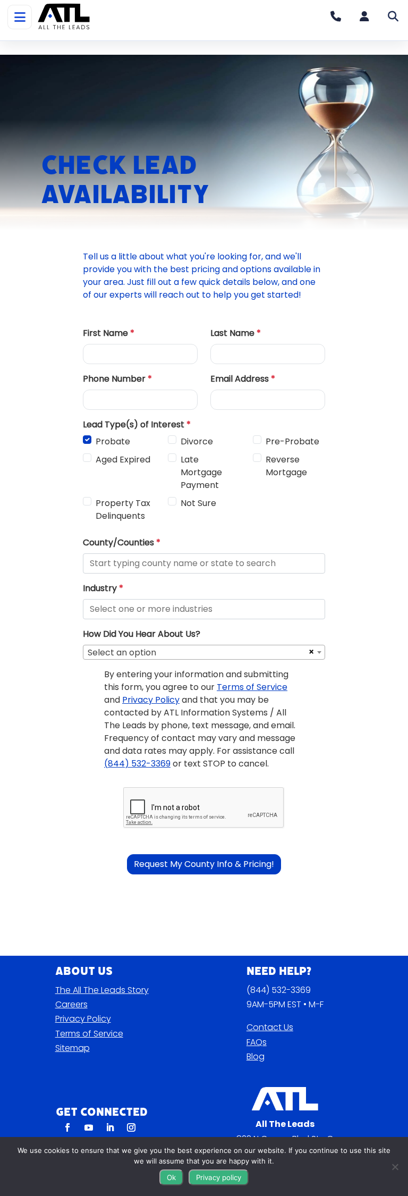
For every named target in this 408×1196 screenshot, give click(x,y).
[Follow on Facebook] (67, 1127)
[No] (394, 1166)
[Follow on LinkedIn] (109, 1127)
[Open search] (393, 16)
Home (28, 47)
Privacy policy (218, 1177)
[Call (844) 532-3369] (335, 16)
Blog (255, 1056)
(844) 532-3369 (278, 990)
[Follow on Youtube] (88, 1127)
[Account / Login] (364, 16)
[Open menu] (19, 17)
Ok (171, 1177)
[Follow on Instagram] (131, 1127)
